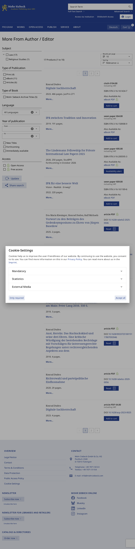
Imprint (13, 262)
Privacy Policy (75, 259)
